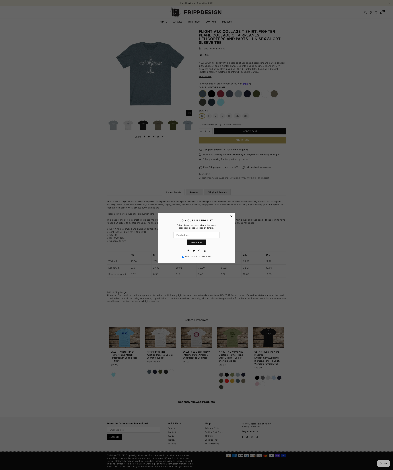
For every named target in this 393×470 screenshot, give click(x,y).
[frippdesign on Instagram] (205, 250)
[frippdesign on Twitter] (194, 250)
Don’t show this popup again (198, 257)
